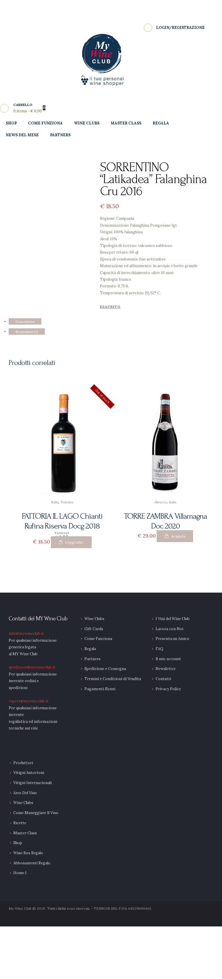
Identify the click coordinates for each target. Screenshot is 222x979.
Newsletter (166, 668)
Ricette (19, 822)
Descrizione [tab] (25, 321)
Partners (92, 658)
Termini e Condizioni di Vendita (112, 678)
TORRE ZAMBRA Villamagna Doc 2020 (165, 521)
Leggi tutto (74, 542)
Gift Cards (93, 628)
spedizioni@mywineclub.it (32, 667)
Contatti (163, 678)
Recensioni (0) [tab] (26, 331)
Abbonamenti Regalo (31, 863)
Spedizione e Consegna (105, 668)
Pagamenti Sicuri (99, 688)
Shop (17, 842)
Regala (90, 648)
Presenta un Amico (172, 638)
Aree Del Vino (25, 792)
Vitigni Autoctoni (28, 772)
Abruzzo (160, 502)
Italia (55, 502)
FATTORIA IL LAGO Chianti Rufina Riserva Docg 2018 (62, 521)
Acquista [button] (178, 536)
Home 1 (20, 872)
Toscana (66, 502)
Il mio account (168, 658)
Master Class (25, 833)
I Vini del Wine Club (173, 618)
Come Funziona (98, 638)
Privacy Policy (168, 688)
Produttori (23, 762)
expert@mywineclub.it (29, 701)
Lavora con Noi (169, 628)
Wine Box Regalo (28, 852)
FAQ (159, 648)
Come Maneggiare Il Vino (35, 812)
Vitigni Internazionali (32, 782)
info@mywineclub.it (26, 633)
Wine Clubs (94, 618)
